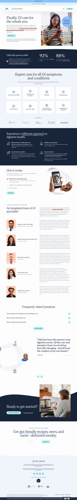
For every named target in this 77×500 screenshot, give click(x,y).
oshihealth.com (38, 1)
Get (10, 35)
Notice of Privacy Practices (66, 496)
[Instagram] (37, 473)
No (68, 498)
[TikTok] (43, 473)
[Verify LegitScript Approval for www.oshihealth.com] (38, 481)
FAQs (63, 8)
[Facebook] (34, 473)
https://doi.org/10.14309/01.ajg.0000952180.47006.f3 (18, 63)
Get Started (70, 8)
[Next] (41, 376)
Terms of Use (62, 494)
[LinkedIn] (40, 473)
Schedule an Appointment (13, 412)
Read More (38, 328)
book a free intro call (28, 412)
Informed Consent (68, 494)
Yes (65, 498)
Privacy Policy (57, 494)
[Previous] (38, 376)
